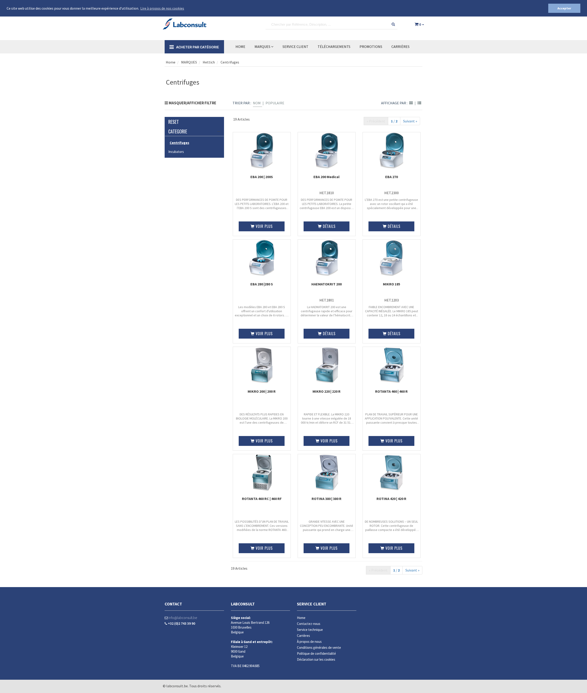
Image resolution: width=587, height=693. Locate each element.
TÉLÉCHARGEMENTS (334, 46)
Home (240, 46)
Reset (173, 121)
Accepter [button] (564, 8)
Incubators (176, 151)
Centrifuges (230, 62)
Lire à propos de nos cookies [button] (162, 8)
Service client (311, 604)
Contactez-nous (308, 623)
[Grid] (411, 103)
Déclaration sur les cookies (316, 659)
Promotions (371, 46)
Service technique (310, 629)
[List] (419, 103)
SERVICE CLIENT (295, 46)
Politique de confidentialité (316, 653)
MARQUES (263, 46)
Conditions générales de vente (319, 647)
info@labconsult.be (182, 617)
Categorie (177, 131)
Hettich (209, 62)
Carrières (400, 46)
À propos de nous (309, 641)
